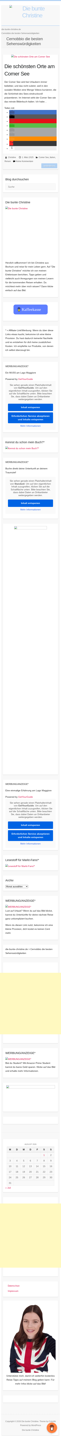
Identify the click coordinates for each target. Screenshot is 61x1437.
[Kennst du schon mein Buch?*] (22, 448)
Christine (12, 157)
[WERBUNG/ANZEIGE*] (18, 906)
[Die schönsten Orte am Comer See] (30, 57)
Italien (52, 157)
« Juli (8, 1187)
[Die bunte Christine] (30, 231)
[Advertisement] (30, 1003)
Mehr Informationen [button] (30, 426)
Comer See (44, 157)
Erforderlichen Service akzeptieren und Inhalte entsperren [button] (31, 418)
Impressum (13, 1291)
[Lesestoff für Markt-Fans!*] (20, 866)
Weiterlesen (49, 165)
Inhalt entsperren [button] (30, 407)
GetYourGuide (25, 379)
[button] (11, 112)
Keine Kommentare (24, 161)
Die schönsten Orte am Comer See (29, 70)
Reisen (8, 161)
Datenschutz (14, 1286)
